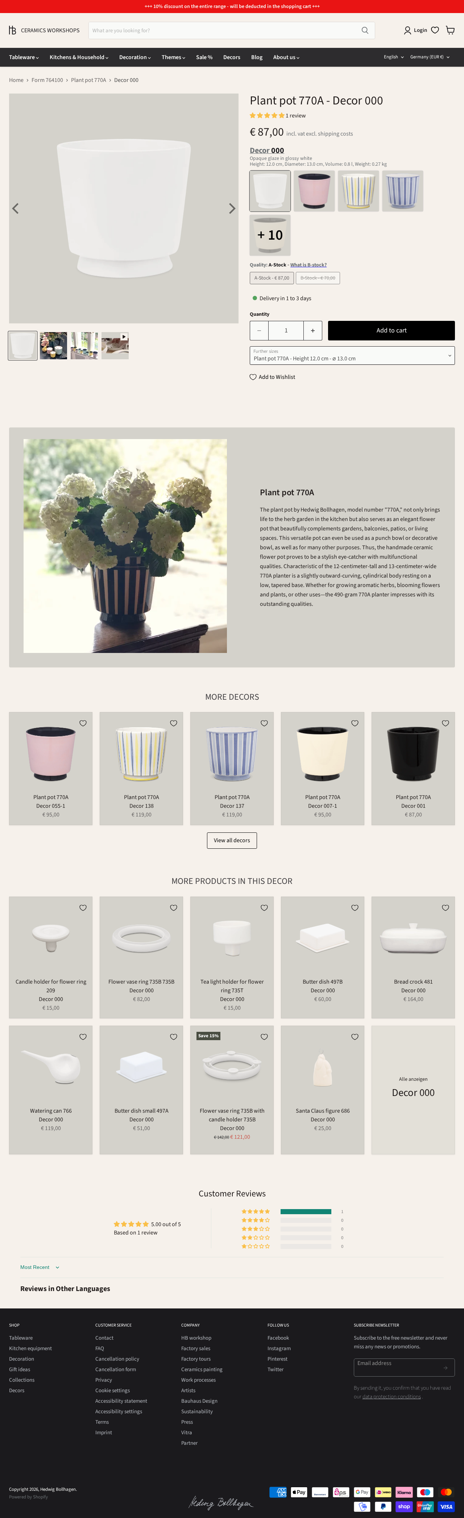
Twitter (275, 1369)
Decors (231, 57)
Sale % (204, 57)
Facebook (278, 1338)
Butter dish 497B (323, 982)
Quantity (259, 314)
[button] (268, 116)
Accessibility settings (118, 1411)
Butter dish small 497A (142, 1111)
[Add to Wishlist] (83, 723)
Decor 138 (141, 806)
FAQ (99, 1348)
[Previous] (16, 208)
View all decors (232, 840)
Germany (427, 57)
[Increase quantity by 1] (313, 331)
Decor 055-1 (50, 806)
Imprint (103, 1432)
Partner (189, 1443)
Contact (104, 1338)
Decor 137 (232, 806)
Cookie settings (112, 1390)
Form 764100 (47, 80)
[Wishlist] (435, 30)
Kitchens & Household (77, 57)
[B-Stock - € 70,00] (319, 286)
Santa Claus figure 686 (323, 1111)
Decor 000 (51, 999)
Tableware (22, 57)
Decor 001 (413, 806)
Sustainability (197, 1411)
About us (285, 57)
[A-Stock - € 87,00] (273, 286)
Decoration (133, 57)
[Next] (231, 208)
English (391, 57)
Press (187, 1422)
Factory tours (196, 1359)
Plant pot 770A (88, 80)
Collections (21, 1380)
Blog (256, 57)
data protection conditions (391, 1397)
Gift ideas (19, 1369)
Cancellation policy (117, 1359)
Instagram (279, 1348)
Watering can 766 (51, 1111)
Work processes (198, 1380)
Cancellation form (115, 1369)
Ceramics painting (202, 1369)
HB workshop (196, 1338)
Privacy (103, 1380)
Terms (102, 1422)
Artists (188, 1390)
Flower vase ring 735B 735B (141, 982)
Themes (172, 57)
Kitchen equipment (30, 1348)
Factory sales (195, 1348)
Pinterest (277, 1359)
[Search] (365, 30)
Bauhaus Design (199, 1401)
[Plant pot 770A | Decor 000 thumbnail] (22, 345)
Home (16, 80)
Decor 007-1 (322, 806)
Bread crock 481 (413, 982)
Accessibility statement (121, 1401)
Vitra (186, 1432)
